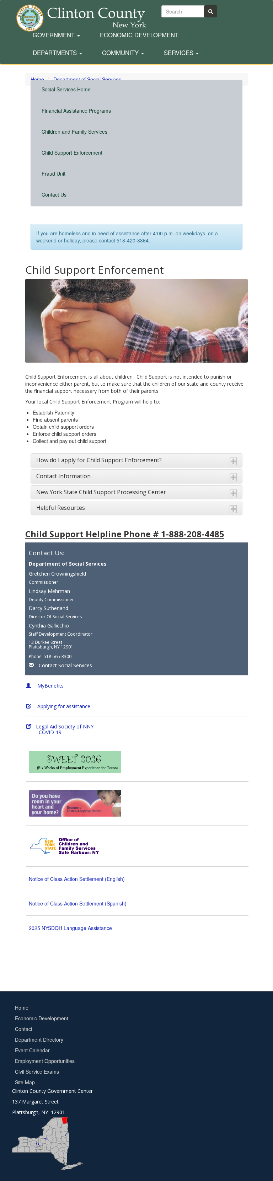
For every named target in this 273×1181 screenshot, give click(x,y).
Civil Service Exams (37, 1071)
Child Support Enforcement (72, 152)
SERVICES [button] (179, 53)
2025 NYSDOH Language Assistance (70, 927)
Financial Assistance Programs (76, 110)
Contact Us (54, 194)
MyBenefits (50, 685)
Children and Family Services (74, 131)
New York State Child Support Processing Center (101, 492)
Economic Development (139, 35)
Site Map (25, 1082)
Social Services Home (66, 89)
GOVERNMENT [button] (54, 35)
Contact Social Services (65, 665)
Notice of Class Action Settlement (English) (77, 878)
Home (21, 1007)
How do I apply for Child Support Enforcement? (99, 460)
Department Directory (39, 1039)
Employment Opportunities (45, 1060)
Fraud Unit (53, 173)
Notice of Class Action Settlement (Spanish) (78, 903)
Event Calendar (32, 1050)
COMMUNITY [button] (121, 53)
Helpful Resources (60, 508)
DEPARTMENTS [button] (56, 53)
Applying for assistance (63, 706)
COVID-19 (43, 732)
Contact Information (63, 476)
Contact (23, 1028)
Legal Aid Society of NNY (64, 726)
